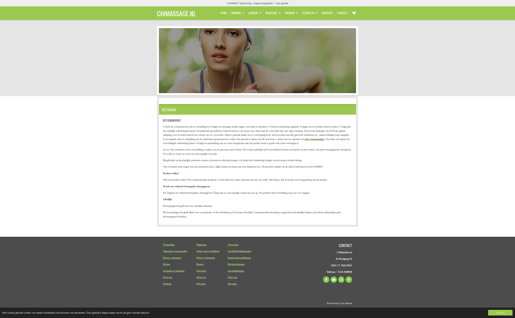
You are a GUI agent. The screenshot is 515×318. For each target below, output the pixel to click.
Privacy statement (172, 257)
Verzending (169, 244)
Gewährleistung (236, 271)
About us (201, 277)
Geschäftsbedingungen (239, 251)
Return (200, 264)
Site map (200, 283)
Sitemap (167, 283)
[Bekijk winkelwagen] (354, 12)
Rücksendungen (236, 264)
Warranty (201, 271)
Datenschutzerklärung (239, 257)
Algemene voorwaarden (175, 251)
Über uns (232, 277)
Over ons (167, 277)
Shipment (201, 244)
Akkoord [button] (500, 312)
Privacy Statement (205, 257)
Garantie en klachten (173, 271)
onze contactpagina (314, 139)
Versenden (233, 244)
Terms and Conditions (207, 251)
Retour (166, 264)
